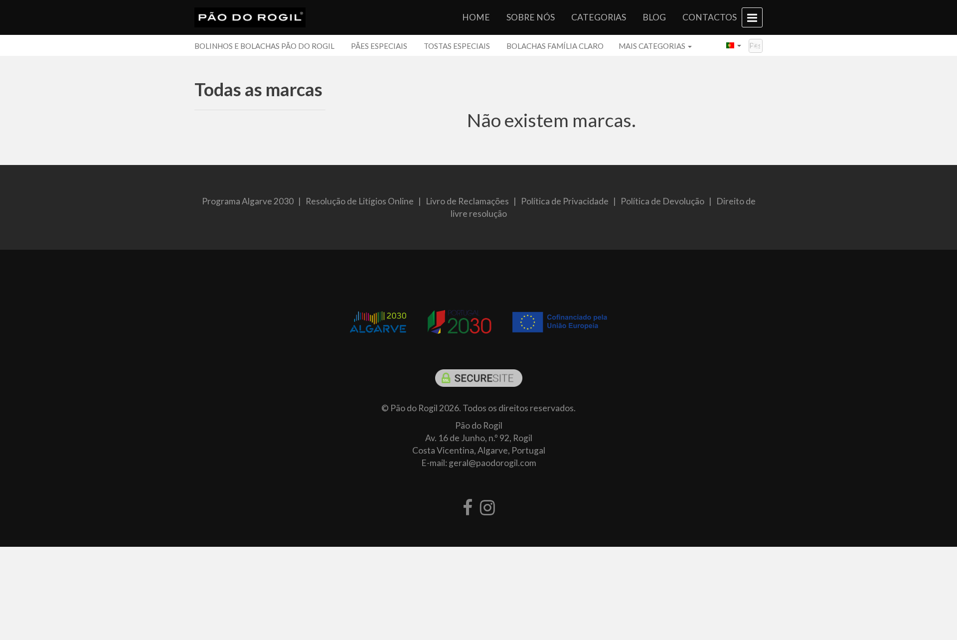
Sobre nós (530, 17)
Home (476, 17)
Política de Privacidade (565, 201)
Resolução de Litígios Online (360, 201)
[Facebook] (468, 508)
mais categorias (653, 45)
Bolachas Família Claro (555, 45)
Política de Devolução (662, 201)
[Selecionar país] (733, 45)
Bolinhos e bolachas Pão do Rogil (264, 45)
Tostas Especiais (457, 45)
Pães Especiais (379, 45)
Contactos (709, 17)
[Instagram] (487, 508)
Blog (654, 17)
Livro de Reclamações (467, 201)
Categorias (598, 17)
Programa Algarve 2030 (248, 201)
